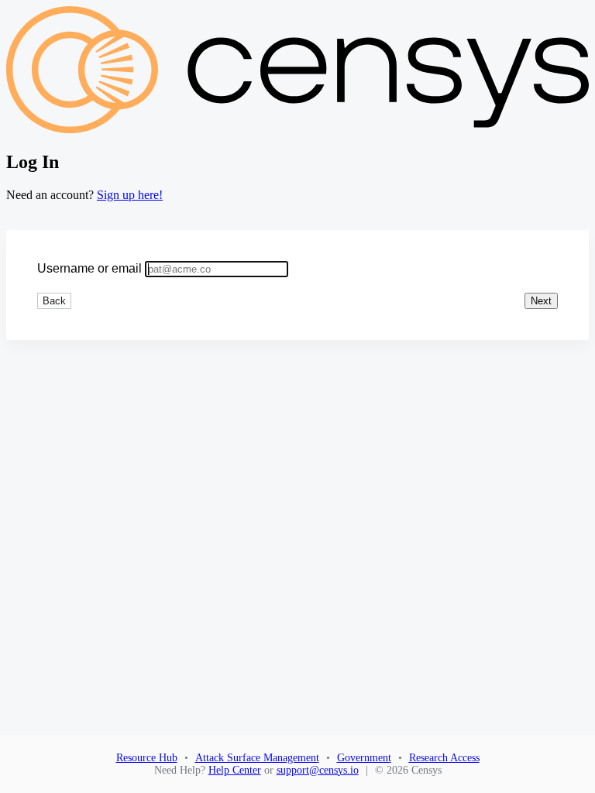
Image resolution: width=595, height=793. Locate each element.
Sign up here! (130, 194)
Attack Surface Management (257, 758)
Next (541, 301)
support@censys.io (318, 770)
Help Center (234, 770)
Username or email (89, 268)
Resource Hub (146, 758)
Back (54, 301)
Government (364, 758)
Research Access (444, 758)
